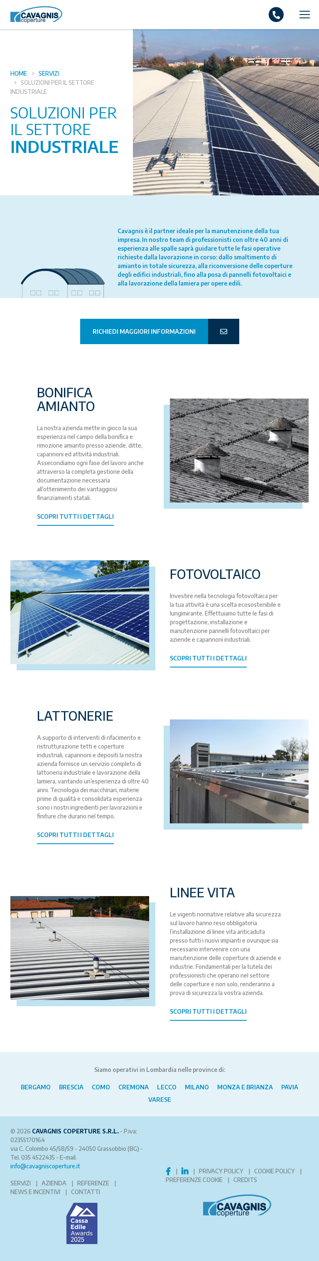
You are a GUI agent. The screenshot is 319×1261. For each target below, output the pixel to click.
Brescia (71, 1087)
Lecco (167, 1087)
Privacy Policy (221, 1171)
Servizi (49, 73)
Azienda (54, 1183)
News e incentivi (35, 1191)
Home (18, 73)
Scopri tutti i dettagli (75, 516)
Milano (197, 1087)
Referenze (93, 1183)
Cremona (133, 1087)
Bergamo (36, 1087)
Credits (245, 1179)
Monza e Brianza (245, 1087)
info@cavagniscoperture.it (45, 1166)
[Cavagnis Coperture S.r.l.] (31, 14)
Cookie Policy (274, 1171)
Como (101, 1087)
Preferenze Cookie (194, 1179)
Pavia (289, 1087)
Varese (159, 1099)
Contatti (85, 1191)
